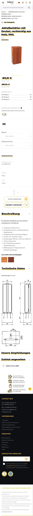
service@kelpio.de (11, 409)
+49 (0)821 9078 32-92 (10, 402)
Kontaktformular (6, 412)
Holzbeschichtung (6, 141)
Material (3, 132)
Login (3, 449)
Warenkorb (5, 442)
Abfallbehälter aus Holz (9, 18)
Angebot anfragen (14, 205)
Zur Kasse (4, 444)
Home (3, 12)
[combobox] (16, 136)
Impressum (5, 420)
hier (15, 502)
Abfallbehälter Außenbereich (11, 16)
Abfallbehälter (6, 14)
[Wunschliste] (26, 2)
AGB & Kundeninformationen (10, 422)
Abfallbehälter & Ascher (16, 12)
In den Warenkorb (14, 199)
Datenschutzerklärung (8, 425)
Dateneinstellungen (7, 429)
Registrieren (5, 447)
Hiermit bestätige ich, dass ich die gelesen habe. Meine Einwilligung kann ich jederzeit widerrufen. (17, 465)
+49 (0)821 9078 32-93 (10, 407)
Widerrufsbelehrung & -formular (11, 427)
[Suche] (29, 7)
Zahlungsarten (6, 438)
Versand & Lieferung (7, 440)
